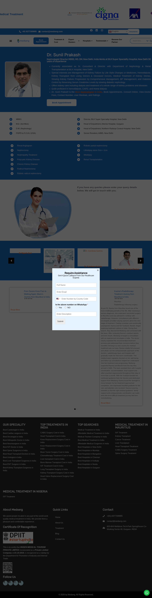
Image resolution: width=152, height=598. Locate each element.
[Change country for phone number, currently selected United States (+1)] (58, 299)
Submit (60, 321)
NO (68, 308)
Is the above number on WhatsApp (71, 305)
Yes (60, 308)
